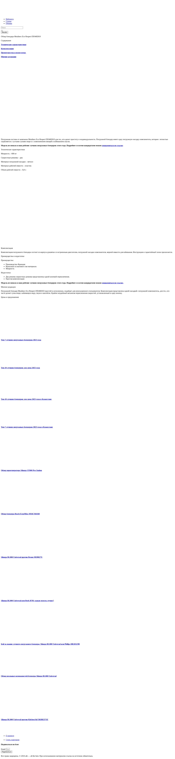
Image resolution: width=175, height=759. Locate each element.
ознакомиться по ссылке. (112, 283)
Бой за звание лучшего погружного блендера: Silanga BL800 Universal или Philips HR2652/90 (40, 644)
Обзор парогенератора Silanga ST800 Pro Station (21, 470)
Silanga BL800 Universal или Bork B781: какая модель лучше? (27, 601)
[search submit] (2, 30)
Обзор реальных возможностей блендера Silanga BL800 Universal (28, 676)
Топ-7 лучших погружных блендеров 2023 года (21, 340)
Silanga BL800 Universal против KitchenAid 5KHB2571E (24, 720)
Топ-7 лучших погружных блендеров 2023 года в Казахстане (27, 427)
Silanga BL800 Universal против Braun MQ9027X (21, 557)
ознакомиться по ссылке (112, 146)
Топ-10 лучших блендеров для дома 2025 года (20, 368)
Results (4, 32)
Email (3, 749)
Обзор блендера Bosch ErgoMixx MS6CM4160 (20, 514)
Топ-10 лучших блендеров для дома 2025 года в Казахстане (26, 399)
